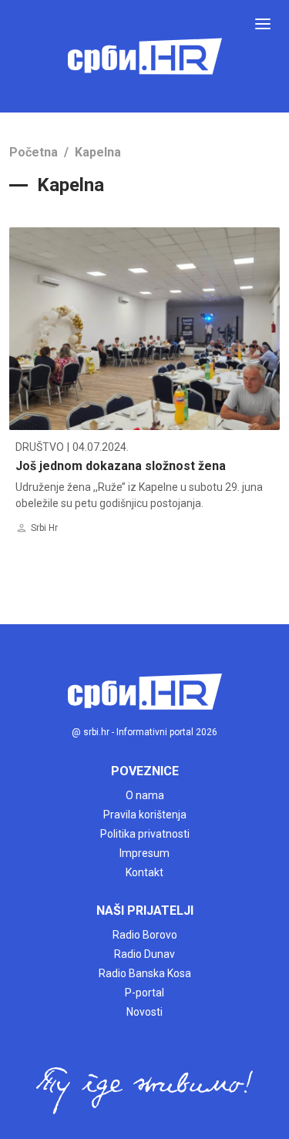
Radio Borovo (145, 935)
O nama (145, 795)
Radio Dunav (144, 954)
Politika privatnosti (145, 834)
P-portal (144, 992)
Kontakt (144, 872)
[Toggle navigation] (263, 23)
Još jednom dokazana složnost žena (120, 466)
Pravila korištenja (145, 814)
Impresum (144, 853)
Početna (33, 152)
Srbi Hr (44, 527)
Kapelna (98, 152)
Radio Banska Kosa (145, 973)
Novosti (144, 1012)
